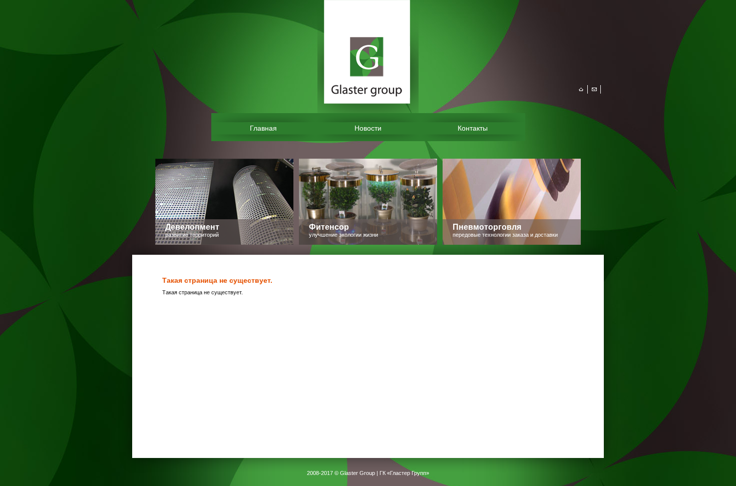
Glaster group (402, 51)
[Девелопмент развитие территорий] (224, 243)
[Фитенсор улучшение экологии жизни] (368, 243)
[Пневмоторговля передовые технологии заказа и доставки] (512, 243)
